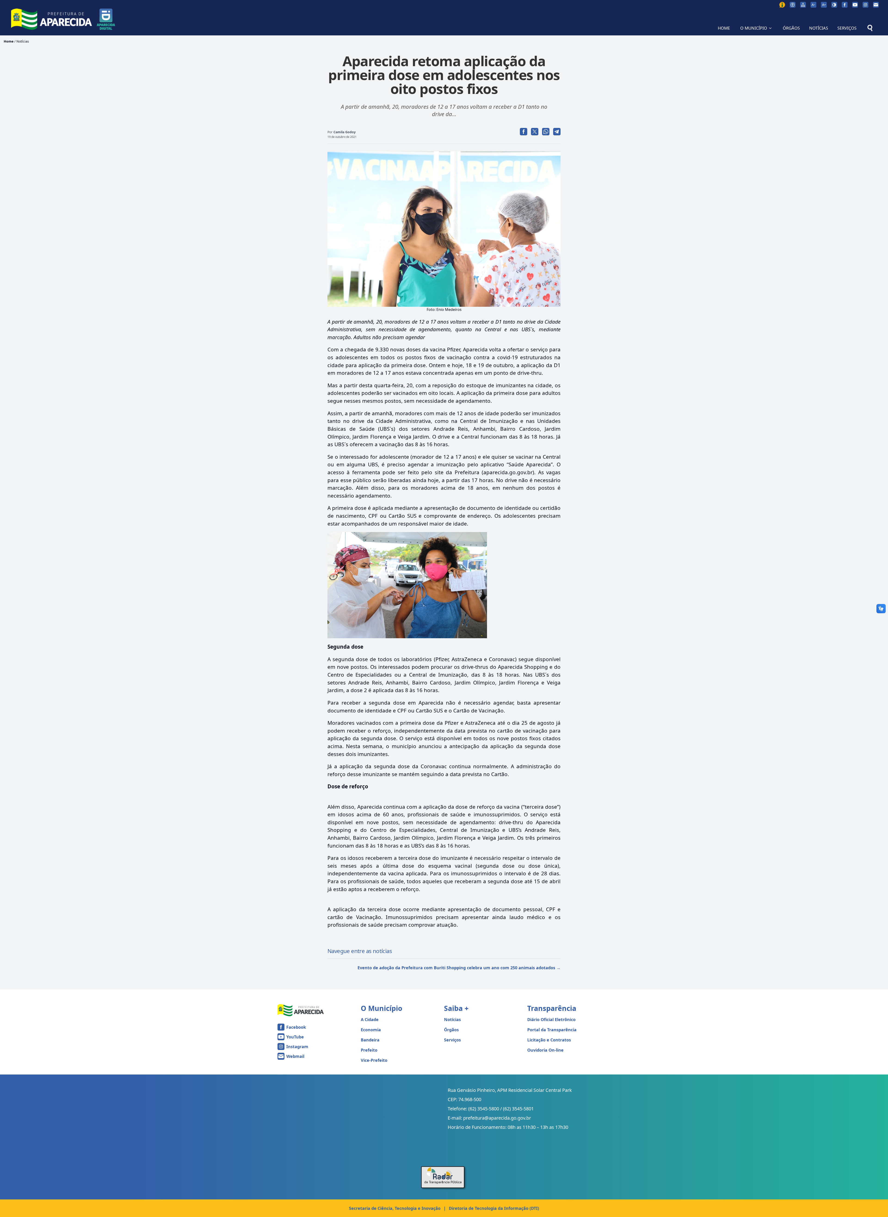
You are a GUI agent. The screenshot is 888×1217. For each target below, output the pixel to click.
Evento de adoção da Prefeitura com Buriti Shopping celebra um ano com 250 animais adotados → (459, 967)
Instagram (297, 1046)
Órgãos (451, 1029)
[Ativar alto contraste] (834, 5)
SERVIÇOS (847, 28)
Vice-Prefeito (374, 1060)
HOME (724, 28)
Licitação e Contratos (549, 1040)
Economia (371, 1029)
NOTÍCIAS (818, 28)
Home (8, 41)
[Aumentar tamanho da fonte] (824, 5)
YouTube (295, 1037)
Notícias (22, 41)
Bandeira (370, 1040)
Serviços (452, 1040)
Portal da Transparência (552, 1029)
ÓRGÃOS (791, 28)
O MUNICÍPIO (753, 28)
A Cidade (370, 1019)
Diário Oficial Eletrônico (551, 1019)
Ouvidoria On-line (545, 1050)
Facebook (296, 1027)
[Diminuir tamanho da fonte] (813, 5)
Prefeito (369, 1050)
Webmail (295, 1056)
